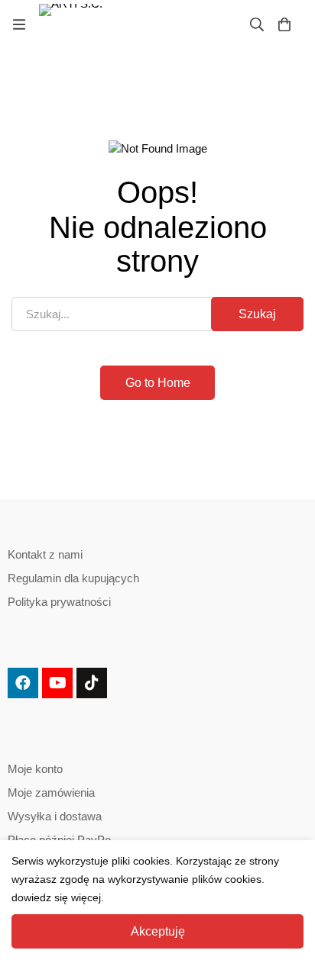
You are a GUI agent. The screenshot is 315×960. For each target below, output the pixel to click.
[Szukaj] (257, 24)
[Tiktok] (91, 683)
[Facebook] (23, 683)
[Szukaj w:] (157, 314)
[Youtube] (57, 683)
